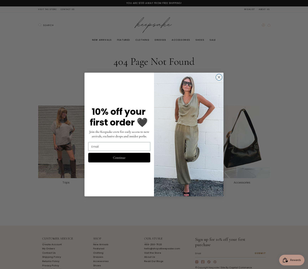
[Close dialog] (219, 77)
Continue (119, 158)
